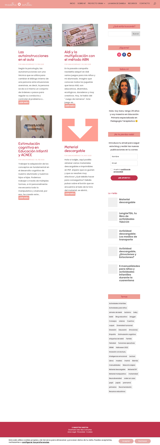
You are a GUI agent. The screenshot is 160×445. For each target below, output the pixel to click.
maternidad (133, 374)
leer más (24, 102)
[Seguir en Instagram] (119, 55)
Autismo (127, 312)
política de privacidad (122, 170)
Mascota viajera (129, 365)
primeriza (112, 387)
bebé (111, 317)
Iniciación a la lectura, (117, 352)
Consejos (112, 321)
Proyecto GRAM (95, 3)
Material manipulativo (117, 374)
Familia (129, 339)
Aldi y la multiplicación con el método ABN (79, 56)
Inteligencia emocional (118, 356)
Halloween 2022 (122, 347)
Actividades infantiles (117, 303)
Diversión (112, 330)
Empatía (112, 334)
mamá (127, 361)
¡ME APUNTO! (124, 178)
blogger (133, 317)
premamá (127, 383)
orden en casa (129, 378)
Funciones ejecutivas (126, 343)
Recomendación (125, 387)
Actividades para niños (118, 308)
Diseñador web (74, 430)
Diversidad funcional (124, 325)
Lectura (132, 356)
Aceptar (126, 441)
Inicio (72, 3)
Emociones (133, 330)
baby (135, 312)
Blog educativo (121, 317)
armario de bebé (115, 312)
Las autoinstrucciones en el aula (33, 56)
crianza (122, 321)
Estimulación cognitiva (127, 334)
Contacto (145, 3)
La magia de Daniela (117, 3)
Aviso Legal (72, 432)
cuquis (111, 325)
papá (111, 383)
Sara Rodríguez (28, 64)
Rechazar (142, 441)
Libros (111, 361)
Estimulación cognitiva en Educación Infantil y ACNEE (33, 149)
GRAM (111, 347)
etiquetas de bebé (116, 339)
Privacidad (81, 432)
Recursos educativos (117, 391)
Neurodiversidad (115, 378)
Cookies (89, 432)
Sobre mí (82, 3)
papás (118, 383)
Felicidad (112, 343)
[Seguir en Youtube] (129, 55)
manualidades (114, 365)
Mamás (135, 361)
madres (119, 361)
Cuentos (130, 321)
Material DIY (132, 369)
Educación (123, 330)
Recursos (132, 3)
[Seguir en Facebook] (124, 55)
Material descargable (74, 149)
